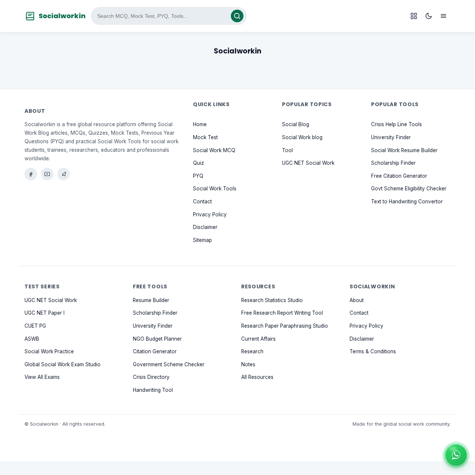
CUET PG (35, 326)
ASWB (31, 339)
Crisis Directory (151, 377)
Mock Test (205, 137)
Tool (287, 150)
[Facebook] (30, 174)
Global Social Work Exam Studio (62, 364)
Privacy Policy (210, 214)
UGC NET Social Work (308, 163)
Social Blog (295, 125)
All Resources (257, 377)
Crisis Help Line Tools (396, 125)
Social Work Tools (214, 189)
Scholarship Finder (393, 163)
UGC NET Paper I (44, 313)
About (357, 300)
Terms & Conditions (373, 351)
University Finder (391, 137)
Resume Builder (151, 300)
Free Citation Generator (399, 176)
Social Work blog (302, 137)
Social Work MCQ (214, 150)
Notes (248, 364)
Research (252, 351)
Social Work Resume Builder (404, 150)
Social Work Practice (49, 351)
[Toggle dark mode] (429, 16)
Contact (202, 201)
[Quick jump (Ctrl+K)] (414, 16)
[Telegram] (63, 174)
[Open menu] (443, 16)
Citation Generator (155, 351)
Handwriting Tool (153, 390)
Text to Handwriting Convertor (407, 201)
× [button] (465, 446)
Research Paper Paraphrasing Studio (284, 326)
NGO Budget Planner (157, 339)
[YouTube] (47, 174)
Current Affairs (258, 339)
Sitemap (202, 240)
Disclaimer (205, 227)
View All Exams (42, 377)
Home (200, 125)
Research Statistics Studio (272, 300)
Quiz (198, 163)
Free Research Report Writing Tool (282, 313)
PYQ (198, 176)
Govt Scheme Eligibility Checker (408, 189)
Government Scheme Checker (168, 364)
